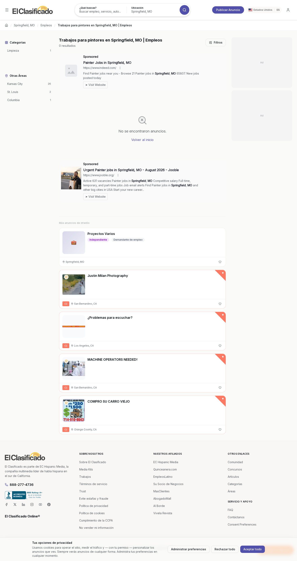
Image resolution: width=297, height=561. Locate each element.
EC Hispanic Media (165, 462)
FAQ (230, 510)
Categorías (235, 484)
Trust (82, 491)
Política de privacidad (93, 506)
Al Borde (159, 506)
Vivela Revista (162, 513)
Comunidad (235, 462)
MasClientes (161, 491)
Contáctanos (236, 517)
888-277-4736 (22, 485)
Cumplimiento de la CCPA (96, 520)
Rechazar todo (225, 549)
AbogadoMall (162, 498)
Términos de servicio (93, 484)
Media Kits (86, 469)
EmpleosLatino (163, 476)
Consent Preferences (242, 524)
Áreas (231, 491)
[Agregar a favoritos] (220, 261)
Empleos (46, 25)
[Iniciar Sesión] (288, 10)
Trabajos (85, 476)
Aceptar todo (252, 549)
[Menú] (7, 10)
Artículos (233, 476)
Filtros (218, 42)
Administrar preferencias (188, 549)
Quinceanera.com (165, 469)
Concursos (235, 469)
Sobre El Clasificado (92, 462)
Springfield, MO (24, 25)
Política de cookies (92, 513)
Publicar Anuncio (228, 10)
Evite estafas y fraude (93, 498)
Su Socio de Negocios (168, 484)
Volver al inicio (142, 140)
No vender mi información (96, 527)
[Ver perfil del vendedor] (66, 277)
